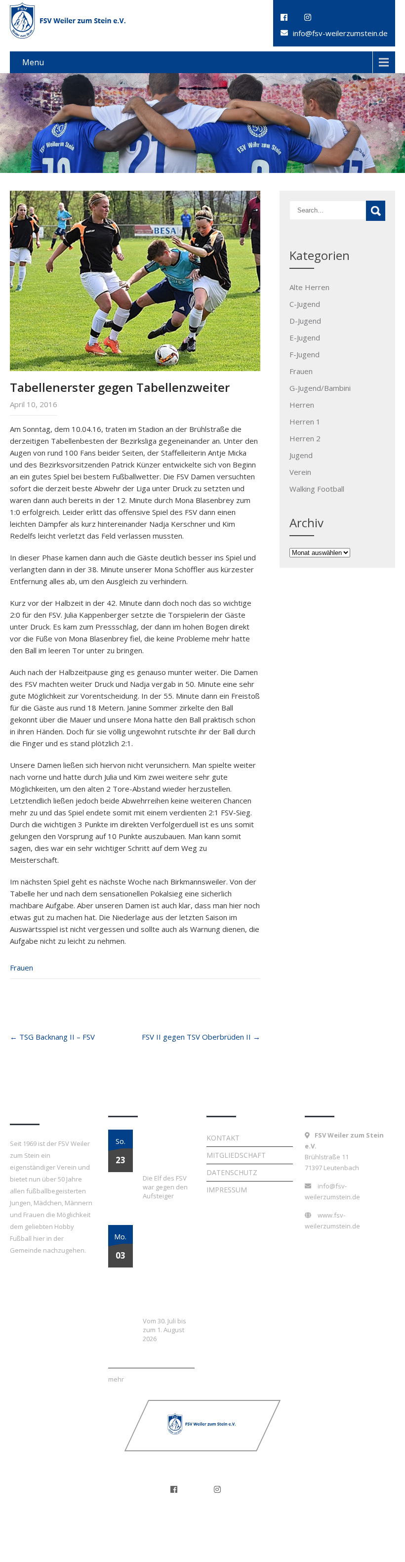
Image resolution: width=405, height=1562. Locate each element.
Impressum (226, 1189)
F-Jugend (304, 354)
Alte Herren (309, 287)
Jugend (301, 455)
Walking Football (316, 489)
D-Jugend (305, 321)
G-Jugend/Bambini (320, 388)
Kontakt (223, 1137)
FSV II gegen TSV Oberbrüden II (201, 1037)
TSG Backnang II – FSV (52, 1037)
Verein (300, 472)
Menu (33, 62)
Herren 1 (305, 421)
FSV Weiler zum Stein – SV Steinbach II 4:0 (169, 1151)
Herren (301, 405)
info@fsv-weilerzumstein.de (340, 33)
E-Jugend (304, 337)
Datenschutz (231, 1172)
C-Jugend (304, 304)
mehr (116, 1379)
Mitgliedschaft (236, 1155)
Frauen (21, 967)
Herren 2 (305, 438)
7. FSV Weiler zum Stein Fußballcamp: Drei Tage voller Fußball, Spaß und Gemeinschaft (166, 1269)
